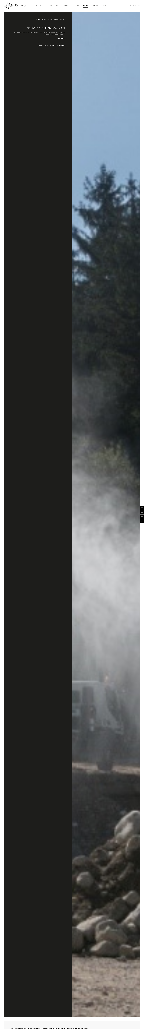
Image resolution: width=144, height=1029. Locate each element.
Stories (44, 19)
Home (38, 19)
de (131, 6)
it (133, 6)
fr (139, 6)
